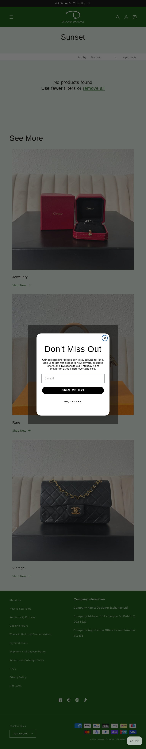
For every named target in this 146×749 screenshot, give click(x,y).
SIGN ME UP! (73, 390)
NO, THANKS (73, 401)
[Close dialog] (105, 338)
